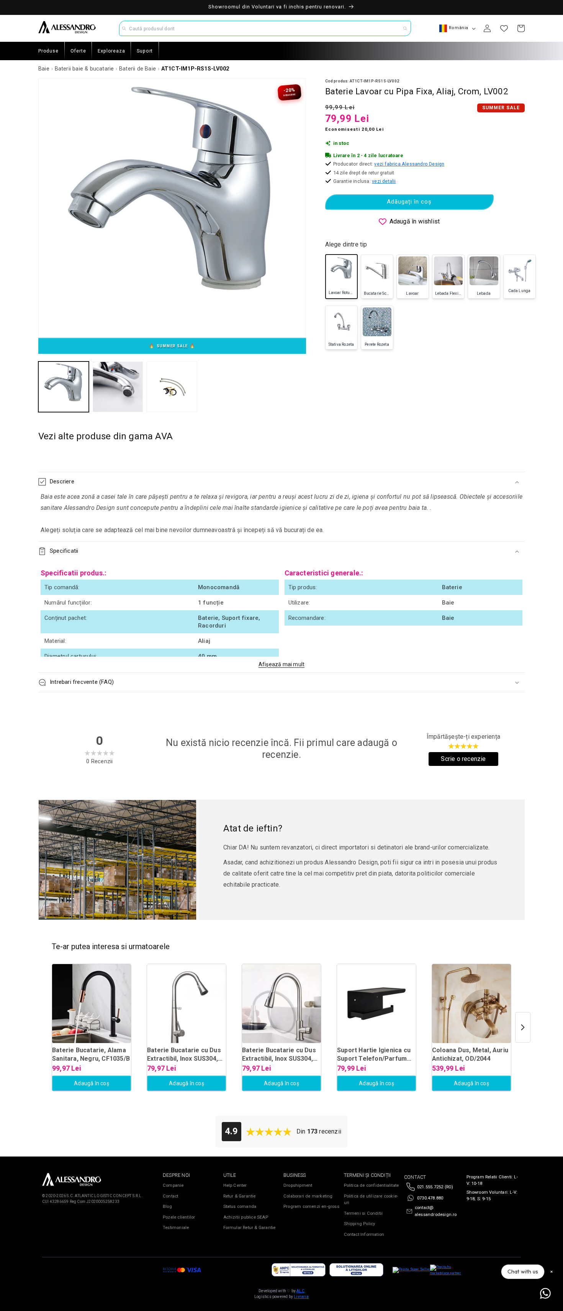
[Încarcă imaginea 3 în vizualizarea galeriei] (172, 386)
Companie (173, 1185)
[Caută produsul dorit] (405, 28)
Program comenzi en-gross (311, 1206)
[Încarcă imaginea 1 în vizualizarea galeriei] (63, 386)
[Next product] (522, 1027)
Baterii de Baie (137, 69)
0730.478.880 (430, 1198)
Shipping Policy (359, 1223)
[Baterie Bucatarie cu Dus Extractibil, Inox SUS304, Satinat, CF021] (186, 1003)
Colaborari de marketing (308, 1196)
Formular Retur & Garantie (249, 1227)
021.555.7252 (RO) (435, 1186)
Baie (43, 69)
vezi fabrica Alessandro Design (409, 164)
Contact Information (364, 1234)
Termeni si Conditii (363, 1213)
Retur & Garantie (239, 1196)
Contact (170, 1196)
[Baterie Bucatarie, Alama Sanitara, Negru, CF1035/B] (91, 1003)
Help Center (235, 1185)
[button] (281, 481)
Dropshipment (297, 1185)
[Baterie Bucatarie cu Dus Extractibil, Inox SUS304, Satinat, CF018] (281, 1003)
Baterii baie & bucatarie (84, 69)
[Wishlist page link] (504, 28)
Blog (167, 1206)
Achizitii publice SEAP (245, 1217)
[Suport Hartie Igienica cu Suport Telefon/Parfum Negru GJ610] (376, 1003)
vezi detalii (384, 181)
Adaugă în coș (91, 1083)
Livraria (301, 1297)
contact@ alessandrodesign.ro (436, 1211)
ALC (300, 1291)
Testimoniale (176, 1227)
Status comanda (240, 1206)
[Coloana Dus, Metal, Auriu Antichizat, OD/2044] (471, 1003)
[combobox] (265, 28)
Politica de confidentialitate (371, 1185)
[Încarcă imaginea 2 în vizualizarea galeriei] (118, 386)
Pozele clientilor (179, 1217)
